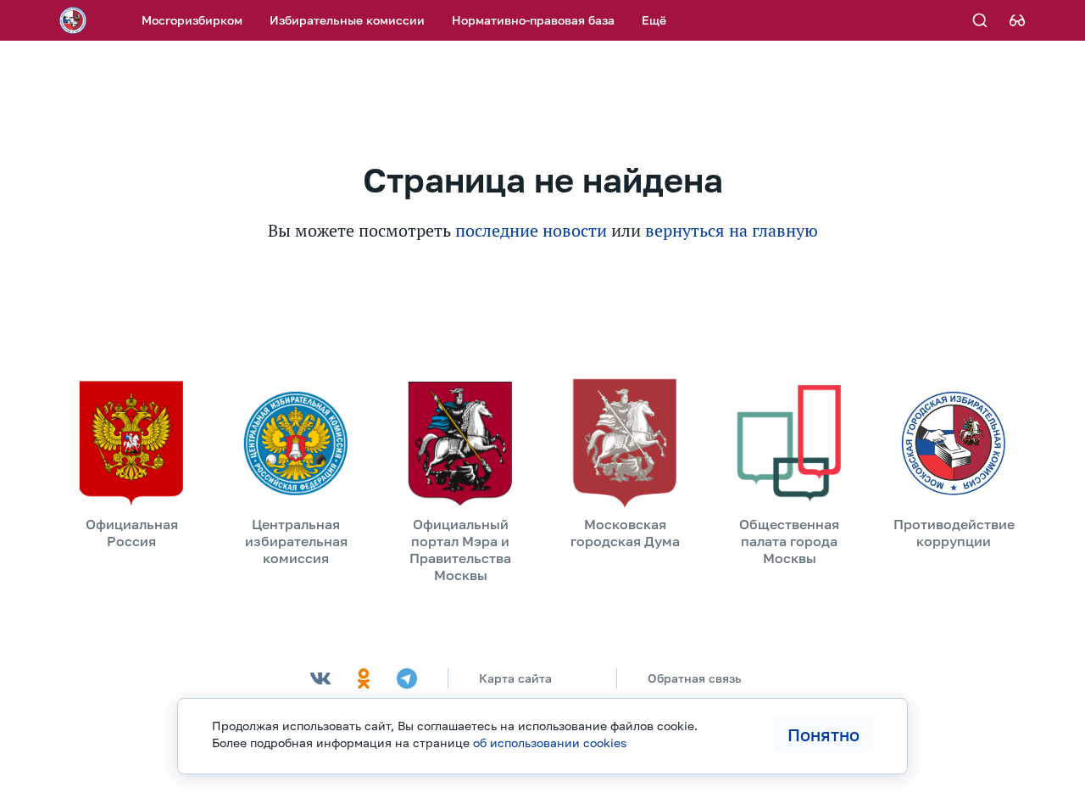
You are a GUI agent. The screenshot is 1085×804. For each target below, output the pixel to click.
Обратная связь (695, 678)
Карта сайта (515, 678)
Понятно (823, 734)
